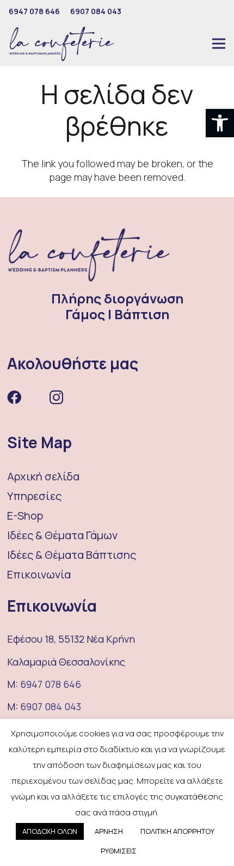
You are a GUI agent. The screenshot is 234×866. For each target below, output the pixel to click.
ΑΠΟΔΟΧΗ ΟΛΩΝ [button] (49, 831)
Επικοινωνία (39, 574)
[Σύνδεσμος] (61, 44)
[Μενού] (218, 43)
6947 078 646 (50, 684)
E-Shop (25, 515)
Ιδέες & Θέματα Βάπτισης (71, 554)
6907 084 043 (50, 706)
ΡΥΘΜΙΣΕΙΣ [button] (119, 851)
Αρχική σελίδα (43, 476)
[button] (220, 123)
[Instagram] (56, 398)
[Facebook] (14, 397)
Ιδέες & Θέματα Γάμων (62, 535)
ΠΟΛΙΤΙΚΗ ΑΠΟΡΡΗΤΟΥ (177, 831)
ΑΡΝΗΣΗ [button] (109, 831)
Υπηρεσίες (34, 496)
